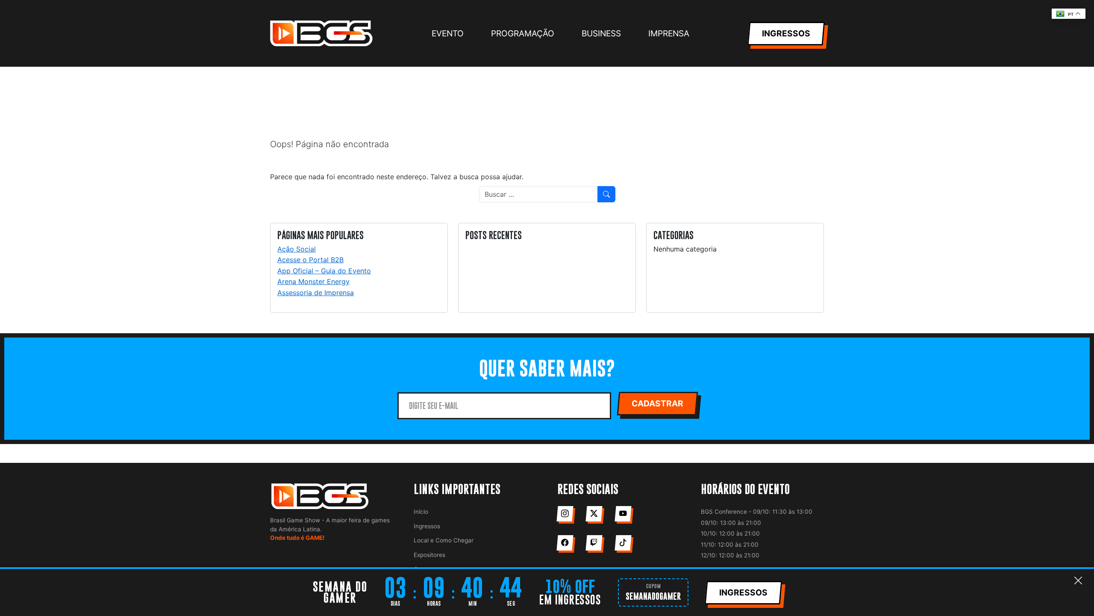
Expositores (429, 554)
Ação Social (296, 249)
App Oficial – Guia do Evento (324, 271)
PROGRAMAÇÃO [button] (522, 33)
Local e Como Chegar (443, 540)
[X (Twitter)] (593, 513)
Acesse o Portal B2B (310, 259)
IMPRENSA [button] (668, 33)
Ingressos (427, 526)
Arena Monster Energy (313, 281)
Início (421, 511)
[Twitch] (593, 543)
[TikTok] (623, 543)
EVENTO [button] (448, 33)
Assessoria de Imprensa (315, 292)
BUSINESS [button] (601, 33)
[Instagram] (564, 513)
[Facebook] (564, 543)
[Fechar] (1078, 580)
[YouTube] (623, 513)
